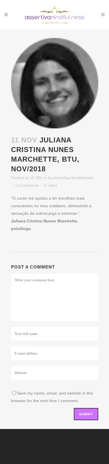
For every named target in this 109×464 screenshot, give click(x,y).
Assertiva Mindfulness (73, 177)
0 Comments (27, 185)
